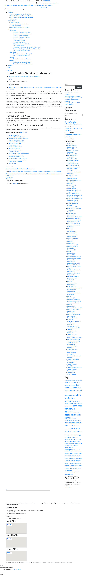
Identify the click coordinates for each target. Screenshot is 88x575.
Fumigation (71, 215)
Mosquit (70, 241)
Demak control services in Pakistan (18, 160)
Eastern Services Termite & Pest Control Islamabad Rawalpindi (25, 76)
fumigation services (73, 221)
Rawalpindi (71, 316)
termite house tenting (73, 339)
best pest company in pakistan (73, 409)
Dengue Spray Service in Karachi (73, 98)
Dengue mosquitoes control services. (18, 138)
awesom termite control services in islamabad (73, 380)
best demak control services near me (72, 392)
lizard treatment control (26, 171)
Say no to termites (73, 326)
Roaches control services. (15, 146)
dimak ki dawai (72, 206)
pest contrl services (78, 451)
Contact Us (9, 70)
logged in (15, 183)
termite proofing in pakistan (75, 468)
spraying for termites (73, 327)
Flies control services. (14, 145)
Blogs (10, 78)
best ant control (71, 382)
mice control (71, 240)
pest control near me (73, 263)
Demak (70, 177)
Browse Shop (17, 569)
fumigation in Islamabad (74, 216)
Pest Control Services (75, 455)
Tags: (7, 171)
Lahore (10, 79)
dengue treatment (72, 203)
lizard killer (55, 87)
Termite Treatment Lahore (74, 367)
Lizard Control (27, 87)
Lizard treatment (72, 235)
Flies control (71, 213)
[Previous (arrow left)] (0, 574)
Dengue (70, 183)
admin (10, 85)
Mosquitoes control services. (16, 140)
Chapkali (70, 157)
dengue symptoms (73, 202)
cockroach (70, 162)
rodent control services (74, 321)
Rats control (71, 306)
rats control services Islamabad (17, 136)
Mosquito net (71, 250)
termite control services (74, 337)
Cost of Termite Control (74, 172)
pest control (67, 453)
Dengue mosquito (73, 193)
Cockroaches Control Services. (17, 141)
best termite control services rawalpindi (73, 437)
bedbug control (72, 145)
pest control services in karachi (72, 456)
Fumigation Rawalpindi (74, 220)
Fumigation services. (14, 151)
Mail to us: (40, 3)
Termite (70, 329)
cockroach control (72, 163)
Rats (69, 304)
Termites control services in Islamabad (19, 153)
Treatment (71, 372)
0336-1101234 (46, 1)
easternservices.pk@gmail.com (51, 3)
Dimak (70, 205)
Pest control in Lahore (74, 258)
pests (69, 281)
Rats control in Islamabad (74, 308)
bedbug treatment (72, 150)
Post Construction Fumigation (16, 156)
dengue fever (71, 188)
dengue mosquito (72, 192)
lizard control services (14, 171)
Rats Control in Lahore (74, 309)
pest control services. (14, 135)
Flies (69, 211)
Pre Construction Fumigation (16, 155)
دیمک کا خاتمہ (12, 163)
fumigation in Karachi (74, 218)
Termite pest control (73, 341)
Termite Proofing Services (15, 150)
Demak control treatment (15, 161)
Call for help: (39, 1)
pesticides (71, 458)
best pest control (76, 412)
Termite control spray (14, 148)
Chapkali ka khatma (73, 160)
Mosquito (70, 243)
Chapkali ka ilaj (72, 158)
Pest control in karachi (74, 256)
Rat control (71, 298)
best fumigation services (73, 398)
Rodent (70, 319)
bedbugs (70, 152)
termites (68, 471)
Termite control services (15, 143)
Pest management (73, 276)
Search (66, 84)
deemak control (72, 175)
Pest (69, 251)
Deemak (70, 173)
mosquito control (72, 245)
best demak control (73, 390)
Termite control (74, 460)
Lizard (14, 87)
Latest (70, 228)
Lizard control (19, 87)
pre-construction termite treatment (18, 158)
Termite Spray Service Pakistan (73, 96)
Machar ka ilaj (71, 236)
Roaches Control (72, 318)
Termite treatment (73, 359)
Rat (69, 296)
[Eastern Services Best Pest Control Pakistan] (17, 5)
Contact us (68, 488)
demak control (72, 178)
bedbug (70, 144)
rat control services (73, 303)
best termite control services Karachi (71, 435)
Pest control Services (73, 264)
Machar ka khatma (73, 238)
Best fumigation (72, 155)
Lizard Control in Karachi (45, 87)
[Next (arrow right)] (2, 574)
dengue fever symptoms (74, 190)
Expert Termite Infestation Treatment (73, 123)
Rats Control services (74, 314)
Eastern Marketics (21, 169)
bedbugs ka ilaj (72, 153)
